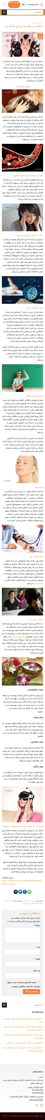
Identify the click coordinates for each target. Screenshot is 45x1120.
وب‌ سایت (36, 970)
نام (38, 947)
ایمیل (37, 959)
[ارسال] (4, 12)
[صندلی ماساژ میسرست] (32, 4)
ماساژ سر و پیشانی (29, 903)
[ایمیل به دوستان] (16, 892)
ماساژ (33, 23)
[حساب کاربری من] (4, 5)
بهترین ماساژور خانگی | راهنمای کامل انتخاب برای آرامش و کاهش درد (23, 1028)
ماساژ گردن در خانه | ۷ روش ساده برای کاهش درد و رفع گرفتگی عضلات (22, 1049)
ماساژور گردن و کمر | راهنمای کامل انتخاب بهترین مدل (23, 1020)
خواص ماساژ (10, 901)
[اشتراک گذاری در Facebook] (25, 892)
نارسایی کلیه (38, 583)
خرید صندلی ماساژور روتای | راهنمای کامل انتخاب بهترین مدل (23, 1036)
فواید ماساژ (39, 903)
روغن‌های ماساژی (18, 636)
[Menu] (41, 5)
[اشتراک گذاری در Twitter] (20, 892)
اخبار (41, 23)
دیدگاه (37, 925)
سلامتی (38, 23)
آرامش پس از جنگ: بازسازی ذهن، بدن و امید (25, 1042)
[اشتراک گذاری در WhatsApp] (29, 892)
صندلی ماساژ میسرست (24, 1116)
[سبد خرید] (23, 4)
